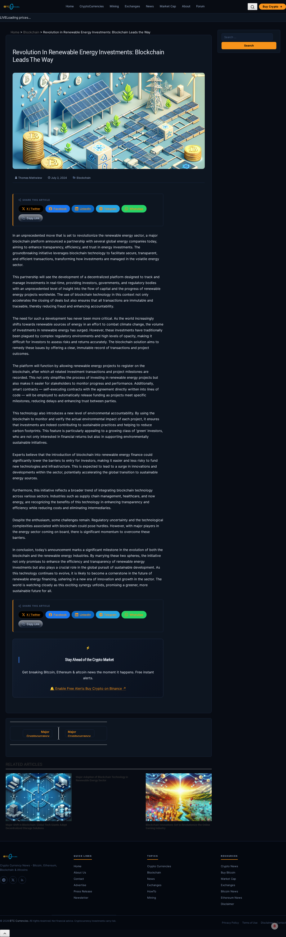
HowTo (151, 891)
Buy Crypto (272, 6)
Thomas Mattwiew (30, 177)
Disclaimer (267, 922)
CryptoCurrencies (92, 6)
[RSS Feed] (22, 880)
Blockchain (31, 32)
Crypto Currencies (159, 866)
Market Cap (168, 6)
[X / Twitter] (13, 880)
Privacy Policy (230, 922)
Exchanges (132, 6)
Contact (79, 878)
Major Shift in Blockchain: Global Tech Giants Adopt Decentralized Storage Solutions (36, 826)
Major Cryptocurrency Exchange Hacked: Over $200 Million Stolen (79, 733)
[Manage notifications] (274, 926)
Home (70, 6)
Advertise (80, 885)
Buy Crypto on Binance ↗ (105, 688)
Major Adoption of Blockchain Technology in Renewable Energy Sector (102, 778)
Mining (114, 6)
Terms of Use (250, 922)
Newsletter (81, 897)
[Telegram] (4, 880)
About (186, 6)
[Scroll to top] (5, 933)
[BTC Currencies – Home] (11, 6)
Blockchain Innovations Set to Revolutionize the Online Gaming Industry (178, 826)
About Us (80, 872)
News (150, 6)
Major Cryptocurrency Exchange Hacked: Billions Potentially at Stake (38, 733)
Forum (200, 6)
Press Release (83, 891)
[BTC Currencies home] (32, 856)
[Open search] (252, 6)
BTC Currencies (19, 920)
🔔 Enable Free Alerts (67, 688)
